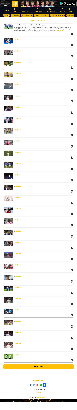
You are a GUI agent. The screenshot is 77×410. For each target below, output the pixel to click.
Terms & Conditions (38, 400)
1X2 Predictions (15, 15)
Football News (38, 20)
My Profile (6, 15)
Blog (30, 400)
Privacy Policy (50, 400)
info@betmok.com (42, 397)
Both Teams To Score (27, 15)
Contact (25, 400)
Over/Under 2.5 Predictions (41, 15)
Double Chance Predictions (58, 15)
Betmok (39, 392)
